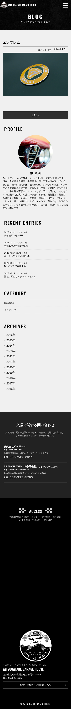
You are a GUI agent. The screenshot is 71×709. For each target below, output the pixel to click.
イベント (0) (10, 309)
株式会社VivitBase (14, 447)
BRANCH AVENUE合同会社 (31, 467)
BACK (36, 115)
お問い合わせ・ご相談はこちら (35, 685)
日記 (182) (9, 302)
